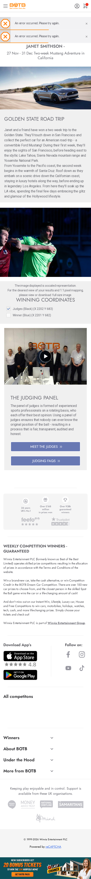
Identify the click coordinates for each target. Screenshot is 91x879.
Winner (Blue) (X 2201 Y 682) (32, 315)
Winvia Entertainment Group (66, 623)
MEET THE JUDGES (44, 446)
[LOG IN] (77, 6)
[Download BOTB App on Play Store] (20, 675)
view (31, 295)
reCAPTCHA (53, 847)
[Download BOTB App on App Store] (20, 658)
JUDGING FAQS (44, 460)
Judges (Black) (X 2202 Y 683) (33, 309)
